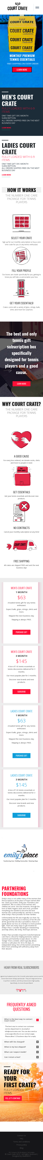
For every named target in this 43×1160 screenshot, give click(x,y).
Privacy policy (21, 1145)
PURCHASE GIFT (21, 632)
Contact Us (21, 1135)
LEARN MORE (22, 69)
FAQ (21, 1138)
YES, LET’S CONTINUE (12, 1098)
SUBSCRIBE (21, 691)
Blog (21, 1148)
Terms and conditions (21, 1142)
